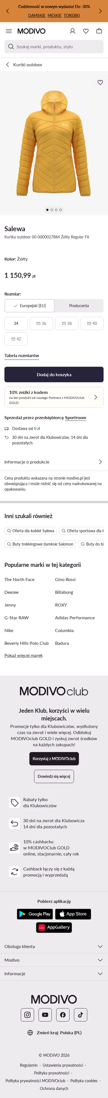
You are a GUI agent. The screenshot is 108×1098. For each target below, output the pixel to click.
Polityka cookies (83, 1080)
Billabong (64, 592)
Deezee (11, 592)
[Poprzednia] (7, 11)
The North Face (19, 579)
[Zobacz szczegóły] (100, 461)
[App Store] (73, 914)
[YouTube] (45, 1014)
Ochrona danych (54, 1088)
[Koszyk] (99, 31)
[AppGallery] (54, 927)
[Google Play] (35, 914)
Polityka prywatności (51, 1073)
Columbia (64, 630)
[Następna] (100, 11)
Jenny (10, 604)
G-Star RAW (16, 617)
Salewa (14, 229)
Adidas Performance (75, 617)
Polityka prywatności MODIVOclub (35, 1080)
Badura (62, 643)
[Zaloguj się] (72, 31)
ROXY (61, 604)
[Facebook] (63, 1014)
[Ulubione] (85, 31)
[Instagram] (27, 1014)
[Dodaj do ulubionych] (101, 82)
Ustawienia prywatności (63, 1065)
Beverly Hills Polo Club (26, 643)
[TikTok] (80, 1014)
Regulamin (29, 1065)
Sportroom (75, 417)
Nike (8, 630)
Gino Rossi (65, 579)
